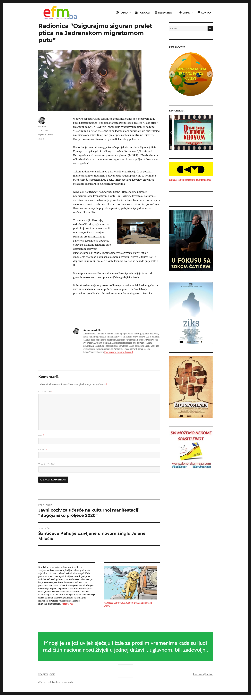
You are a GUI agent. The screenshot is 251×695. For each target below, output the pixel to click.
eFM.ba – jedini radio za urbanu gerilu (55, 682)
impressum (198, 674)
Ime (41, 435)
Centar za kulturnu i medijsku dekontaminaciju (190, 180)
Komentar (45, 391)
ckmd (41, 139)
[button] (171, 133)
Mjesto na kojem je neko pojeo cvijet (191, 74)
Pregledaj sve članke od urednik (118, 352)
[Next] (210, 74)
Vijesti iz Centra (45, 135)
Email (42, 449)
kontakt (209, 674)
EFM (40, 674)
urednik (42, 126)
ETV (46, 674)
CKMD (52, 674)
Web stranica (46, 464)
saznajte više (67, 604)
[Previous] (172, 74)
